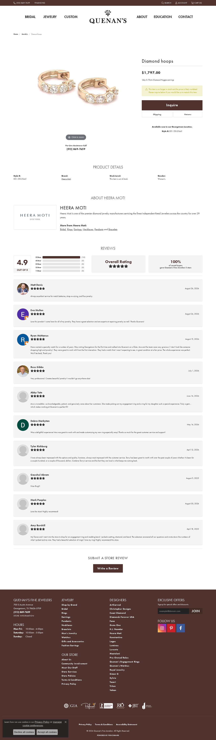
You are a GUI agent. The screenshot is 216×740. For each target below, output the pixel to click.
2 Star (38, 267)
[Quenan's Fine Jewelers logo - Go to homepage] (108, 17)
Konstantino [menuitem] (116, 637)
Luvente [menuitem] (114, 649)
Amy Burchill (38, 525)
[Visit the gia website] (70, 706)
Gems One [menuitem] (115, 625)
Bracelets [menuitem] (66, 629)
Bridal (30, 17)
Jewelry (50, 17)
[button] (166, 3)
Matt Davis (37, 285)
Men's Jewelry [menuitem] (69, 633)
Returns (187, 114)
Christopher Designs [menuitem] (120, 608)
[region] (76, 90)
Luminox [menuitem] (114, 645)
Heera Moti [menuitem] (116, 633)
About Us (66, 659)
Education (163, 17)
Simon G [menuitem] (114, 673)
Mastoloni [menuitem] (115, 653)
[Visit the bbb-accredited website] (106, 706)
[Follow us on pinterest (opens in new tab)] (171, 628)
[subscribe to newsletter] (195, 611)
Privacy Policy (69, 683)
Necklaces (88, 229)
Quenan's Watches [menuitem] (119, 665)
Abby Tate (36, 392)
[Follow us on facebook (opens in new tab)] (180, 628)
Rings (69, 229)
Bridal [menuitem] (65, 608)
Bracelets (113, 229)
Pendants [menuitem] (66, 621)
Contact (185, 17)
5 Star (38, 257)
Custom (70, 17)
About (142, 17)
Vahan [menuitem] (113, 690)
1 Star (38, 270)
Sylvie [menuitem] (113, 678)
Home (16, 34)
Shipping (157, 114)
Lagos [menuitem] (113, 641)
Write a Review (108, 568)
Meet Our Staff (70, 667)
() (83, 257)
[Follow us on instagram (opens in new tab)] (162, 628)
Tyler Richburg (39, 446)
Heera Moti (66, 179)
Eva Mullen (37, 310)
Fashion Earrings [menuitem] (70, 645)
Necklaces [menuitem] (67, 625)
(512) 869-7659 (76, 149)
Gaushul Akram (40, 474)
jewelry (25, 34)
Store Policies (69, 675)
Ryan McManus (39, 335)
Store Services (69, 671)
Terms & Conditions (72, 679)
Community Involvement (74, 663)
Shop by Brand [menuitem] (69, 604)
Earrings (78, 229)
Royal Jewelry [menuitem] (117, 669)
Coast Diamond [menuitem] (118, 613)
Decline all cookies (24, 732)
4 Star (38, 260)
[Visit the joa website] (147, 706)
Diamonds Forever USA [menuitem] (122, 617)
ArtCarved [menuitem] (115, 604)
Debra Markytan (40, 421)
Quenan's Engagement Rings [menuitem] (125, 661)
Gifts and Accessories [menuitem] (73, 641)
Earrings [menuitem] (66, 617)
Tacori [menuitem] (113, 682)
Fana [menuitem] (112, 621)
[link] (22, 3)
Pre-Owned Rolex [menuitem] (119, 657)
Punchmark (113, 735)
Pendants (98, 229)
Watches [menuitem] (66, 637)
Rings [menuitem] (64, 613)
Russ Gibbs (37, 367)
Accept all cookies (47, 732)
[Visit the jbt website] (133, 706)
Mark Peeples (38, 500)
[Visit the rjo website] (120, 706)
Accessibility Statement (126, 724)
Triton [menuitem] (113, 686)
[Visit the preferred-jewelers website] (88, 706)
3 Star (38, 264)
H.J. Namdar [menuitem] (116, 629)
